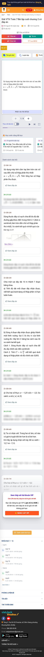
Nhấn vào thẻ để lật (22, 112)
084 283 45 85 (11, 628)
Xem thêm (5, 585)
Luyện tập (25, 55)
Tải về (34, 36)
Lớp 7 (3, 15)
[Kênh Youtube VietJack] (8, 618)
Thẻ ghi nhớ (10, 55)
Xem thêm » (8, 244)
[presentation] (10, 87)
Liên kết (5, 640)
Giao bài (13, 41)
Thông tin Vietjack (9, 644)
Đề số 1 (3, 48)
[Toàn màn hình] (39, 124)
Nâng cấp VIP (23, 513)
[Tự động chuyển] (29, 124)
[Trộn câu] (34, 124)
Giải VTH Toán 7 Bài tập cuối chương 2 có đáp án (26, 15)
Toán (8, 15)
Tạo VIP (29, 10)
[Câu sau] (28, 118)
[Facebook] (3, 618)
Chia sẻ (12, 36)
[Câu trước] (16, 118)
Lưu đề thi (33, 41)
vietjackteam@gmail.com (14, 631)
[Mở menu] (9, 10)
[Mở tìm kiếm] (23, 10)
